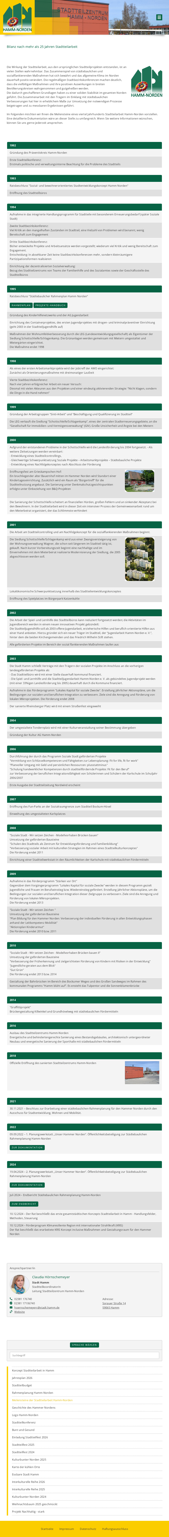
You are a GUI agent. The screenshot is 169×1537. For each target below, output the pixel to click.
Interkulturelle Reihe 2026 (28, 1482)
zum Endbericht (24, 1203)
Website (19, 1312)
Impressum (66, 1529)
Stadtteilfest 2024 (23, 1452)
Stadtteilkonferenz (24, 1422)
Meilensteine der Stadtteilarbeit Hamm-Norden (42, 1400)
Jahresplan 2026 (22, 1378)
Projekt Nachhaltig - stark (28, 1511)
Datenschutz (88, 1529)
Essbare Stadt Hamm (25, 1474)
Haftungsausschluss (115, 1529)
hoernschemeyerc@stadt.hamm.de (36, 1307)
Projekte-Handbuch (50, 305)
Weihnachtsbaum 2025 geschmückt (35, 1504)
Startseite (47, 1529)
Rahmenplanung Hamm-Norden (32, 1393)
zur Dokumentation (27, 1147)
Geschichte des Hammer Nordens (33, 1407)
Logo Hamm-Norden (25, 1415)
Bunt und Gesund (23, 1430)
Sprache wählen (84, 1344)
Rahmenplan (21, 305)
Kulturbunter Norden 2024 (29, 1497)
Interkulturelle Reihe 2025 (28, 1489)
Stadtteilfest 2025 (23, 1445)
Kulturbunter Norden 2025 (29, 1459)
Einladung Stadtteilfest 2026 (30, 1437)
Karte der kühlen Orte (26, 1467)
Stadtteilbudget (22, 1385)
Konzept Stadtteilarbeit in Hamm (33, 1370)
